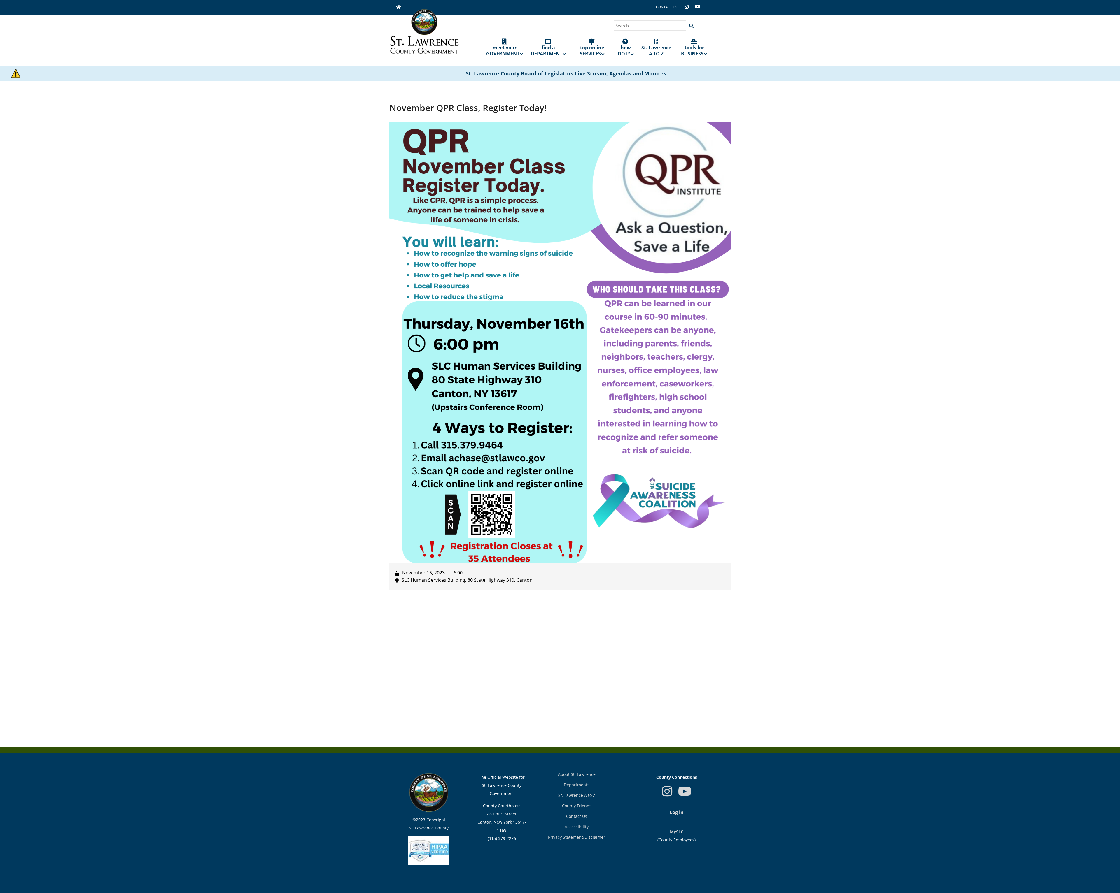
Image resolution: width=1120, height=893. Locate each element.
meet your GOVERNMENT (502, 50)
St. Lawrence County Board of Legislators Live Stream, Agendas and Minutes (566, 73)
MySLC (676, 831)
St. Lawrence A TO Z (656, 50)
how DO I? (624, 50)
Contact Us (576, 816)
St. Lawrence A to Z (576, 795)
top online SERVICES (592, 50)
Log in (677, 812)
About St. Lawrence (577, 774)
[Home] (424, 36)
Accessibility (577, 826)
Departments (576, 784)
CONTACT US (667, 7)
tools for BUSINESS (692, 50)
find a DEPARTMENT (546, 50)
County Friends (577, 805)
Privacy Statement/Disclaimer (576, 837)
